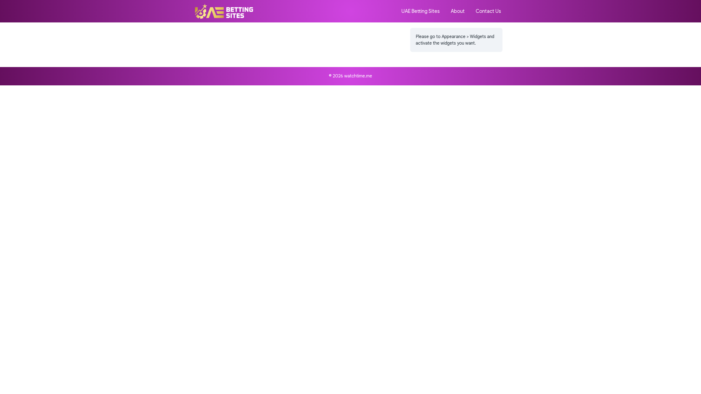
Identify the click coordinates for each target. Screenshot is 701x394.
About (458, 11)
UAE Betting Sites (420, 11)
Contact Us (488, 11)
